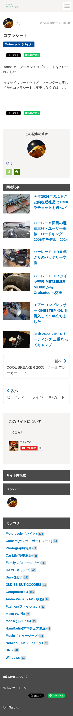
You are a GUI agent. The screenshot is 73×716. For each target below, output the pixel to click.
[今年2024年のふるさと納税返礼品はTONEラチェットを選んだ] (36, 212)
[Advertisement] (36, 37)
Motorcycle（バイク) (21, 533)
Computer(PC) (17, 592)
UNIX (10, 650)
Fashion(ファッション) (23, 606)
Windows (13, 657)
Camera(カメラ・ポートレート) (29, 541)
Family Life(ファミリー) (23, 562)
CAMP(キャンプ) (18, 570)
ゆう (9, 163)
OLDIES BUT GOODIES (23, 584)
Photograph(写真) (19, 548)
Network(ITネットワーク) (24, 643)
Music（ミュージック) (22, 635)
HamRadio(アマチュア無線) (26, 628)
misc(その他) (15, 614)
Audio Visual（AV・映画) (25, 599)
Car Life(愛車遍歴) (19, 555)
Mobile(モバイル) (18, 621)
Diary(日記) (14, 577)
